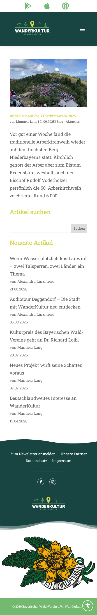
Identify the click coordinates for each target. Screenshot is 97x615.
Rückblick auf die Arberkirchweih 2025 (43, 115)
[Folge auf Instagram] (52, 481)
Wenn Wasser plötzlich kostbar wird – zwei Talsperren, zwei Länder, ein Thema (48, 266)
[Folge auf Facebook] (40, 481)
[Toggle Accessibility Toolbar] (88, 606)
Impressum (61, 461)
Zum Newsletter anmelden (33, 454)
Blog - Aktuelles (68, 121)
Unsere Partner (74, 454)
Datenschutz (36, 461)
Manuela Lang (26, 121)
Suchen (79, 228)
